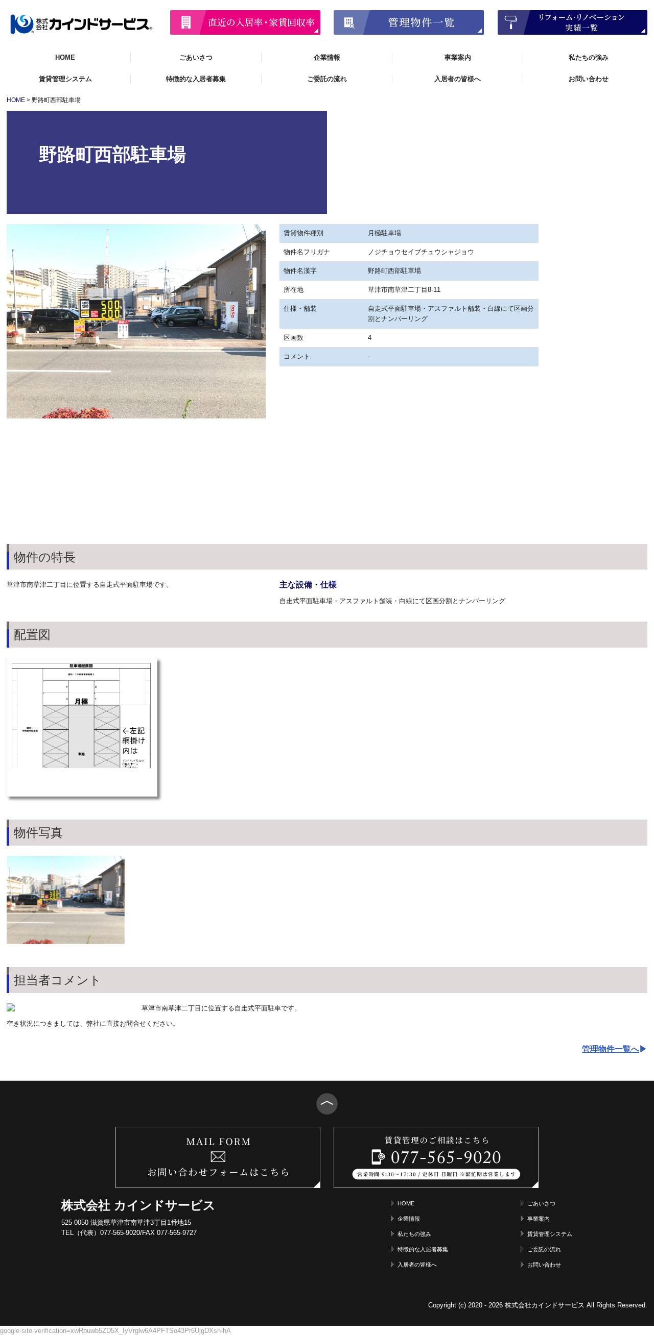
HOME (65, 57)
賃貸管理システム (65, 79)
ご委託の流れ (327, 79)
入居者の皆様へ (457, 79)
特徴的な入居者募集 (196, 79)
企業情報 (327, 57)
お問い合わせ (589, 79)
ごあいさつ (196, 57)
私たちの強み (589, 57)
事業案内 (458, 57)
